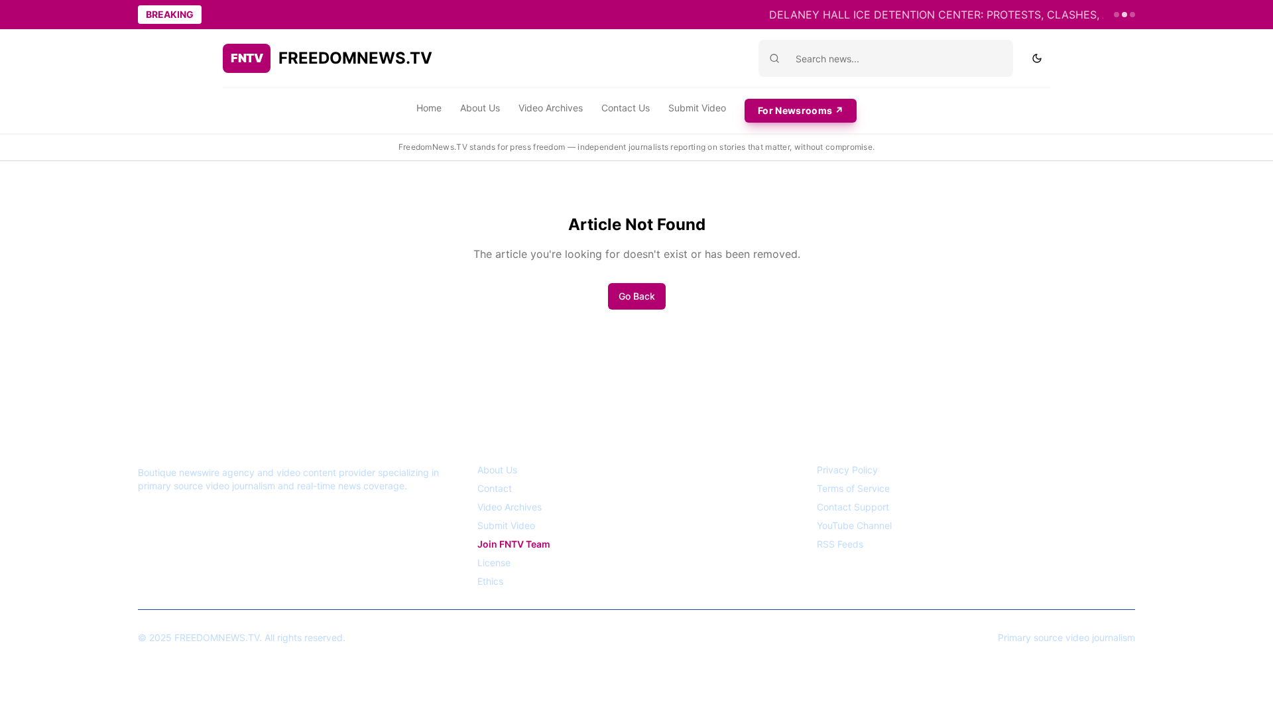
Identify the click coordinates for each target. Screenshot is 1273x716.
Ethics (490, 581)
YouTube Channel (854, 525)
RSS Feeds (840, 544)
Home (429, 107)
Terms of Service (853, 488)
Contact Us (625, 107)
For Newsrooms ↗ (800, 110)
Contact (494, 488)
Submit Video (697, 107)
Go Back (637, 296)
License (494, 562)
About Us (480, 107)
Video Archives (550, 107)
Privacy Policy (847, 469)
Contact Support (853, 506)
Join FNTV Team (513, 544)
